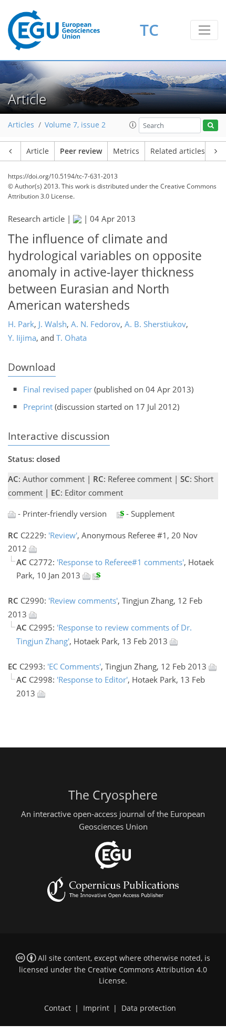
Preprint (38, 406)
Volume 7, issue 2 (75, 125)
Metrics (126, 151)
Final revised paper (57, 389)
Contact (57, 1008)
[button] (133, 125)
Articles (21, 125)
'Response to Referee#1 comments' (120, 562)
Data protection (148, 1008)
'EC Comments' (74, 666)
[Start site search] (210, 126)
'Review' (62, 535)
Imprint (96, 1008)
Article (37, 151)
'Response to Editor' (92, 679)
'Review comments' (83, 600)
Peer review (81, 151)
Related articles (177, 151)
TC (149, 30)
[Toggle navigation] (204, 30)
